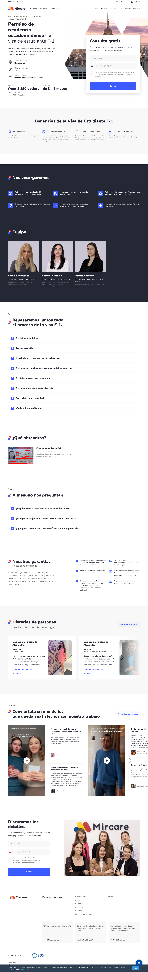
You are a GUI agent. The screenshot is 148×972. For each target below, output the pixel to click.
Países (96, 9)
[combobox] (94, 66)
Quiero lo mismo (20, 669)
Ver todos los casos (129, 624)
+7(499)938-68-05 (122, 2)
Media (110, 897)
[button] (122, 657)
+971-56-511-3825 (85, 940)
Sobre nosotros (81, 897)
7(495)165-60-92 (118, 940)
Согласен (25, 969)
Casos (121, 9)
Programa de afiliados (83, 914)
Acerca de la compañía (108, 9)
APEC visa (56, 9)
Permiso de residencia (39, 9)
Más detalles (16, 674)
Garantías (128, 9)
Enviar (113, 86)
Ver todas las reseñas (128, 714)
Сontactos (136, 9)
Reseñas (78, 911)
